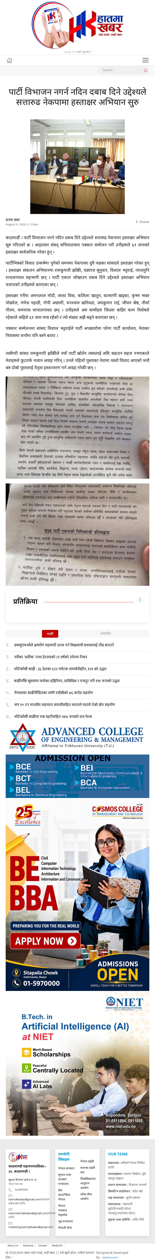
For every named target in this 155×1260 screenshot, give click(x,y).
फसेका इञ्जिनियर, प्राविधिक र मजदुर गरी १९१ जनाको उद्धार (67, 681)
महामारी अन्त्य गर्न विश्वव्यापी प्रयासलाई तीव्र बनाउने (64, 645)
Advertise (28, 1245)
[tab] (50, 634)
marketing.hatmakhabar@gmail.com (31, 1227)
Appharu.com (110, 1257)
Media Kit (57, 1245)
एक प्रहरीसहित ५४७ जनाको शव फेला (53, 717)
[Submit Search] (145, 70)
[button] (145, 60)
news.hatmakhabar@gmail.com (28, 1213)
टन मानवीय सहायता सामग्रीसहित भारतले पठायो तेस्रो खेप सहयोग (64, 705)
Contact (42, 1245)
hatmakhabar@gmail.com (24, 1200)
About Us (13, 1245)
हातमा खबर (13, 220)
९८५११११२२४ (21, 1190)
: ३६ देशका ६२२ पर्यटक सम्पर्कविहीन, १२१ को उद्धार (60, 669)
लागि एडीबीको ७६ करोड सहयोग (53, 693)
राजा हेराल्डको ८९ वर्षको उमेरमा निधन (50, 657)
